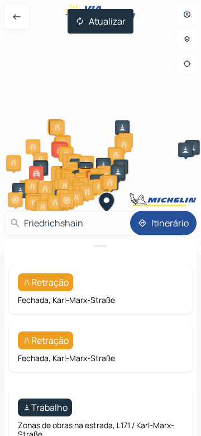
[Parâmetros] (187, 39)
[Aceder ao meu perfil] (187, 14)
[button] (57, 127)
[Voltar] (16, 16)
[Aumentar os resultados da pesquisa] (100, 246)
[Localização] (187, 64)
